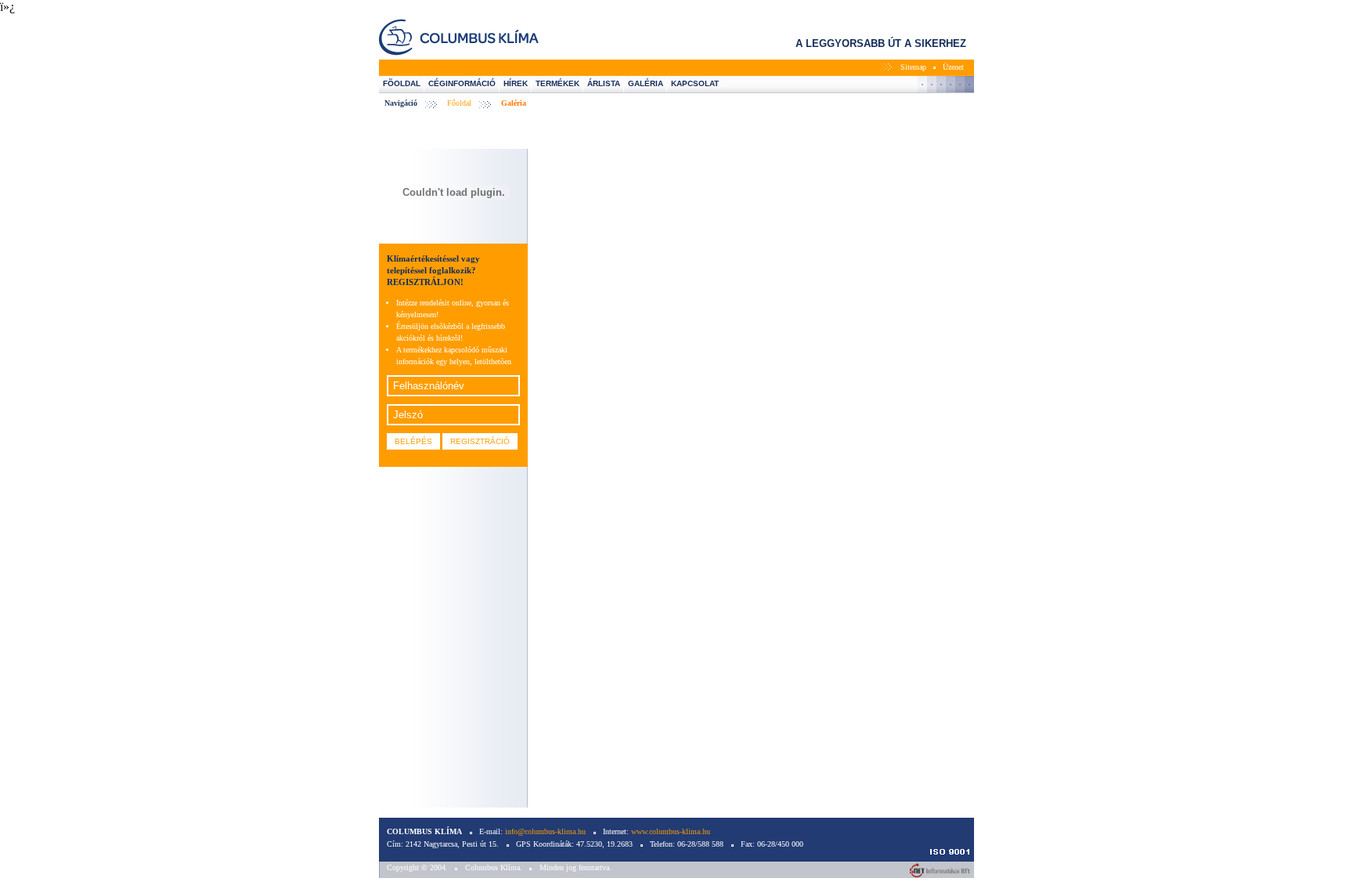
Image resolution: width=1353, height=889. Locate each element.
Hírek (515, 83)
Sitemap (913, 67)
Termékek (557, 83)
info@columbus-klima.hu (545, 831)
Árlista (603, 83)
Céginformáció (462, 83)
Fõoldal (401, 83)
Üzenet (953, 67)
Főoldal (459, 103)
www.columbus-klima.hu (670, 831)
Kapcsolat (695, 83)
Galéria (645, 83)
